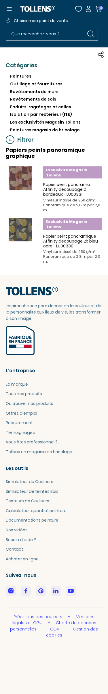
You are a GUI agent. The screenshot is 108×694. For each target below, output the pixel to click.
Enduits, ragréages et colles (40, 107)
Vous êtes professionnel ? (32, 442)
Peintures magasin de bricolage (45, 130)
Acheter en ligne (22, 559)
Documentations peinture (32, 520)
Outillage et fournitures (36, 84)
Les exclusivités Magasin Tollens (45, 122)
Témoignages (20, 432)
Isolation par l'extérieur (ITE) (41, 114)
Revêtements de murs (34, 92)
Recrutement (19, 423)
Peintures (20, 76)
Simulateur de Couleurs (29, 482)
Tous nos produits (24, 394)
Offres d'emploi (21, 413)
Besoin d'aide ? (21, 540)
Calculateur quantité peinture (36, 511)
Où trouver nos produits (29, 403)
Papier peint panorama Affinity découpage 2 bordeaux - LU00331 (66, 189)
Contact (14, 549)
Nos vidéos (17, 530)
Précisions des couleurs (38, 617)
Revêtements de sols (33, 99)
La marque (17, 384)
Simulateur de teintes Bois (32, 491)
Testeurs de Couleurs (27, 501)
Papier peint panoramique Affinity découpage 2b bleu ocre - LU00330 (70, 241)
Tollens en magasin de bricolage (39, 452)
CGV (55, 629)
